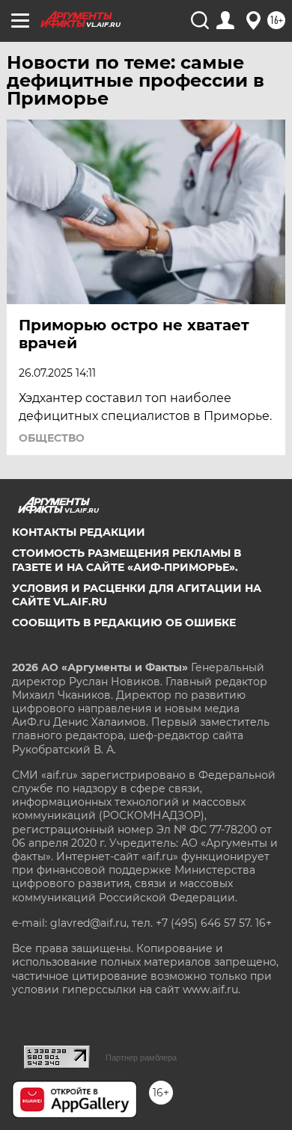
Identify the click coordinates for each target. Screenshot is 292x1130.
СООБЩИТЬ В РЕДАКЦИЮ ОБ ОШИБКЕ (124, 622)
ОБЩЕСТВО (52, 438)
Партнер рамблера (141, 1057)
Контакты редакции (78, 532)
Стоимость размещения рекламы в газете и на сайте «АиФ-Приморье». (126, 559)
